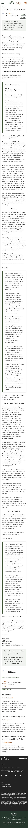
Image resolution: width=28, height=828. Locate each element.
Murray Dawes (8, 720)
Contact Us (16, 779)
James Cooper (8, 742)
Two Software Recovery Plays (13, 716)
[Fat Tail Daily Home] (14, 2)
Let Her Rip (6, 694)
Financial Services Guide (6, 786)
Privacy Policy (4, 788)
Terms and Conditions (5, 784)
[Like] (23, 14)
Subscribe (3, 779)
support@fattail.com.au (18, 782)
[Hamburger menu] (2, 3)
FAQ (2, 782)
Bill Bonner (12, 672)
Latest (4, 7)
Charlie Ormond (8, 698)
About (2, 781)
